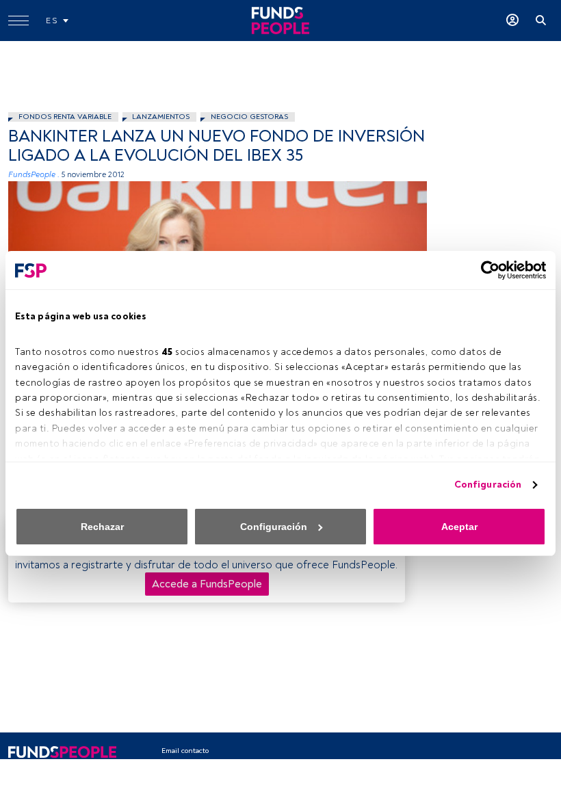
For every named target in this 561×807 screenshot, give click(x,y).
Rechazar (102, 526)
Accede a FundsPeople (207, 584)
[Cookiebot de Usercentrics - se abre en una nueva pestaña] (486, 270)
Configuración (487, 484)
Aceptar (459, 526)
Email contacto (185, 750)
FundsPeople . (34, 175)
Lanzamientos (161, 116)
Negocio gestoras (249, 116)
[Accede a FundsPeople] (512, 20)
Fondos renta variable (65, 116)
